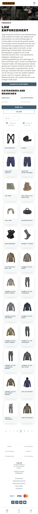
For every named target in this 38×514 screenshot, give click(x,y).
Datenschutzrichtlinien (19, 483)
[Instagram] (16, 502)
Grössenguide (9, 456)
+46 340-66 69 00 (19, 471)
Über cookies (19, 486)
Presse (9, 446)
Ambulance (6, 98)
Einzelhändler (19, 478)
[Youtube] (24, 502)
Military (5, 102)
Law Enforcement (27, 98)
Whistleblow (19, 488)
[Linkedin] (20, 502)
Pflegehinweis (9, 451)
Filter (19, 112)
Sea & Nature (25, 102)
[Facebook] (12, 502)
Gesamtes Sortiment (19, 84)
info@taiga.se (19, 473)
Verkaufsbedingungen (19, 480)
